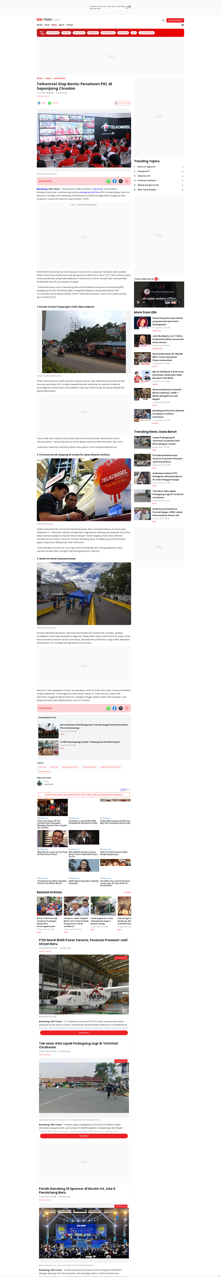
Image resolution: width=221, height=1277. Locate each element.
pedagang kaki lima (89, 192)
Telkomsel (97, 188)
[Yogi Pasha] (39, 783)
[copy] (127, 181)
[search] (163, 20)
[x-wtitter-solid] (121, 181)
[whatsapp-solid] (108, 181)
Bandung (42, 188)
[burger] (182, 25)
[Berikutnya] (131, 907)
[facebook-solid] (115, 181)
